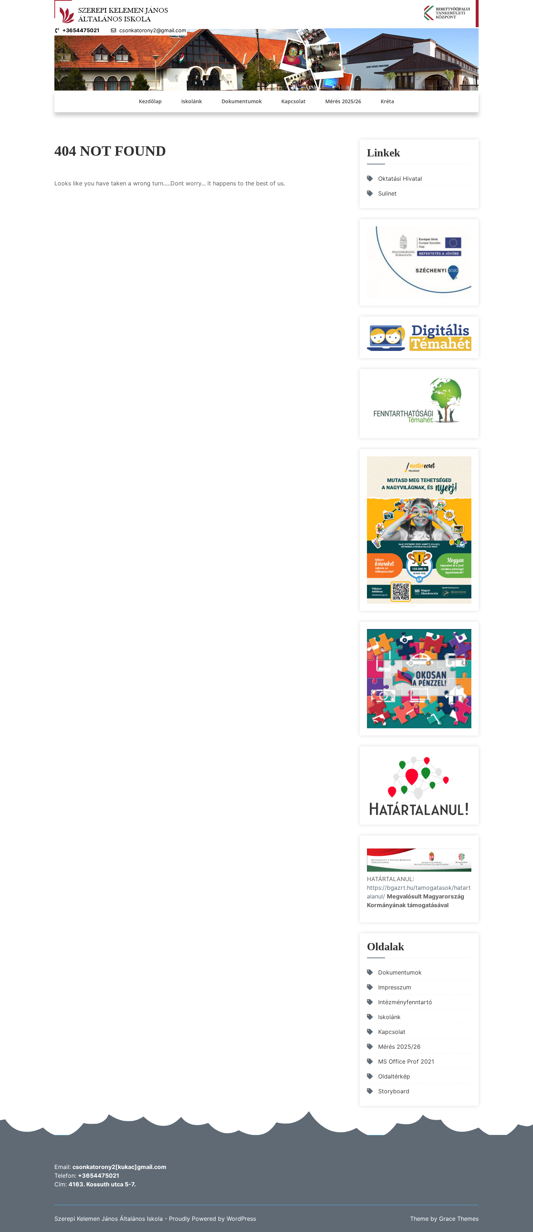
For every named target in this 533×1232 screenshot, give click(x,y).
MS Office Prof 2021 (406, 1061)
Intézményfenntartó (405, 1002)
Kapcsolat (293, 101)
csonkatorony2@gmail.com (152, 30)
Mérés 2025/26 (343, 101)
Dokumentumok (242, 101)
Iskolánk (191, 101)
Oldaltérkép (394, 1076)
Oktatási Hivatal (400, 178)
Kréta (387, 101)
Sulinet (387, 193)
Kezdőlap (150, 101)
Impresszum (394, 987)
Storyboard (393, 1091)
